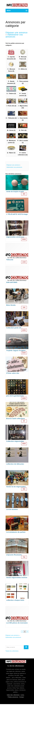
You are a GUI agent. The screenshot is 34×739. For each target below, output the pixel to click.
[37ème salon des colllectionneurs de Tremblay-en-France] (17, 367)
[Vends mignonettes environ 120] (17, 571)
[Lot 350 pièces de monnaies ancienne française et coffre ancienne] (17, 617)
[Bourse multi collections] (17, 412)
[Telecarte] (17, 253)
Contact (21, 697)
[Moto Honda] (17, 299)
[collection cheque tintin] (17, 594)
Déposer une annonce (17, 32)
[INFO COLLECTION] (17, 5)
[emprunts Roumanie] (17, 548)
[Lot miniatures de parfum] (17, 526)
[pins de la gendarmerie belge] (17, 390)
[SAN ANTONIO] (17, 276)
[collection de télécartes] (17, 458)
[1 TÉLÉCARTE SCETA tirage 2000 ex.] (17, 208)
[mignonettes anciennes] (17, 231)
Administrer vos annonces (14, 35)
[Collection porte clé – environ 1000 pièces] (17, 322)
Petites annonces (13, 697)
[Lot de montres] (17, 503)
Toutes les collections (12, 651)
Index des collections (13, 695)
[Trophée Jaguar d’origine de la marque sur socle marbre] (17, 344)
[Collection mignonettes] (17, 435)
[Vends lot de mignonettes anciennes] (17, 480)
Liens (22, 695)
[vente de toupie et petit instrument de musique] (17, 185)
